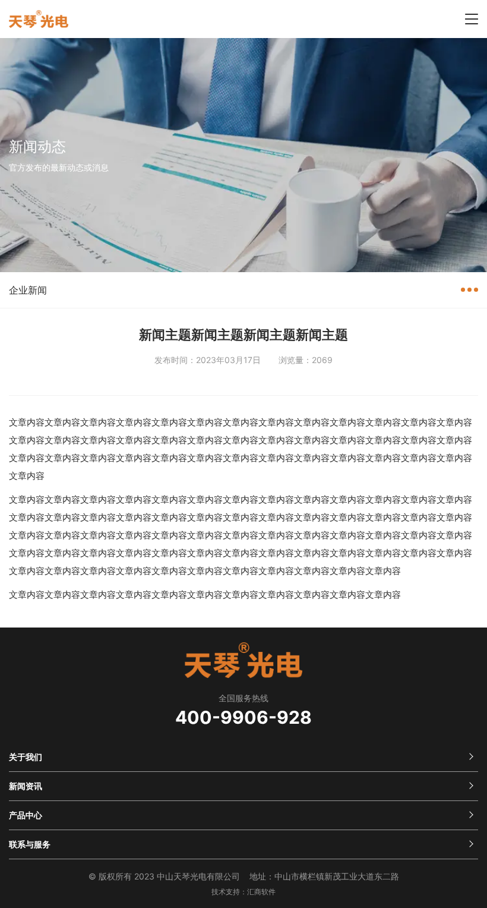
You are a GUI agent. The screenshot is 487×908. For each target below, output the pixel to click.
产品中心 (25, 815)
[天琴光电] (38, 19)
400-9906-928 (243, 717)
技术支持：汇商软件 (243, 891)
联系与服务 (29, 844)
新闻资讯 (25, 786)
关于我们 (25, 757)
